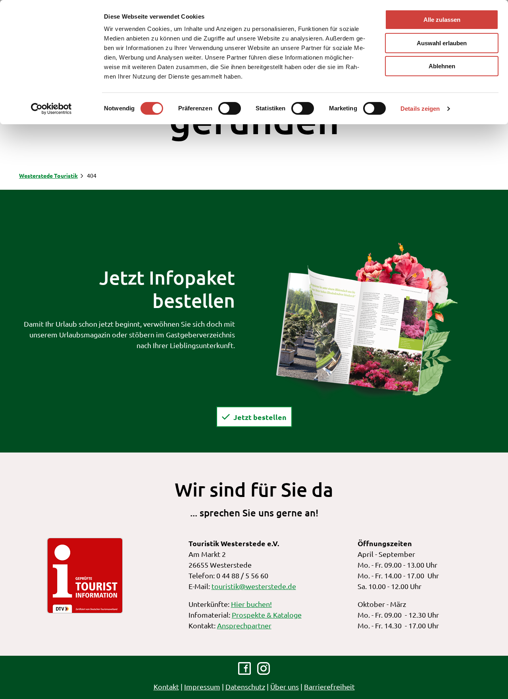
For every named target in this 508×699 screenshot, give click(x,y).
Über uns (284, 686)
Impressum (202, 686)
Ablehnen (442, 66)
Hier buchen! (251, 604)
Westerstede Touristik (48, 175)
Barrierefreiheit (329, 686)
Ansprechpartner (244, 625)
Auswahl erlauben (442, 43)
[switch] (229, 108)
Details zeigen (420, 108)
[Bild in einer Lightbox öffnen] (366, 320)
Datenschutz (245, 686)
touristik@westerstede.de (254, 586)
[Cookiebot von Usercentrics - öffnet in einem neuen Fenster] (51, 109)
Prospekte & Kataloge (267, 614)
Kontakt (166, 686)
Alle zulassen (441, 19)
